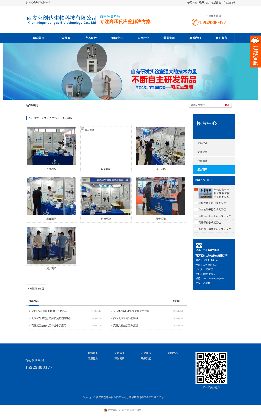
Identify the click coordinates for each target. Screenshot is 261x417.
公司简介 (192, 2)
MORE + (178, 301)
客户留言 (221, 37)
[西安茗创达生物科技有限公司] (61, 24)
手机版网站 (229, 2)
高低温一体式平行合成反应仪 (215, 229)
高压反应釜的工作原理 (125, 325)
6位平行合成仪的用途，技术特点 (49, 311)
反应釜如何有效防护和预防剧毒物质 (51, 318)
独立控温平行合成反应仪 (212, 209)
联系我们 (204, 2)
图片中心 (54, 118)
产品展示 (91, 37)
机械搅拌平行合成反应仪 (212, 203)
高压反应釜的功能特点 (125, 318)
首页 (43, 118)
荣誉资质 (169, 37)
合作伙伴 (202, 160)
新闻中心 (117, 37)
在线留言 (216, 2)
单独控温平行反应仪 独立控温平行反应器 (222, 193)
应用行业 (143, 37)
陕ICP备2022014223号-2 (153, 397)
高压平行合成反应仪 (210, 222)
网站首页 (38, 37)
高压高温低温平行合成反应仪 (215, 216)
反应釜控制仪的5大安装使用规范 (131, 311)
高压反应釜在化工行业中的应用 (48, 325)
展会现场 (67, 118)
